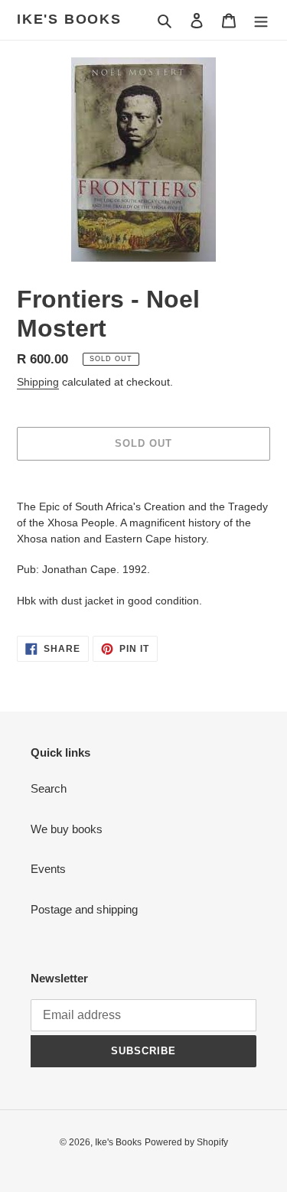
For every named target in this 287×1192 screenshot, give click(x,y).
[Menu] (261, 20)
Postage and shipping (84, 909)
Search (49, 788)
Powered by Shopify (186, 1142)
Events (48, 868)
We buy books (67, 828)
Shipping (38, 382)
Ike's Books (69, 19)
